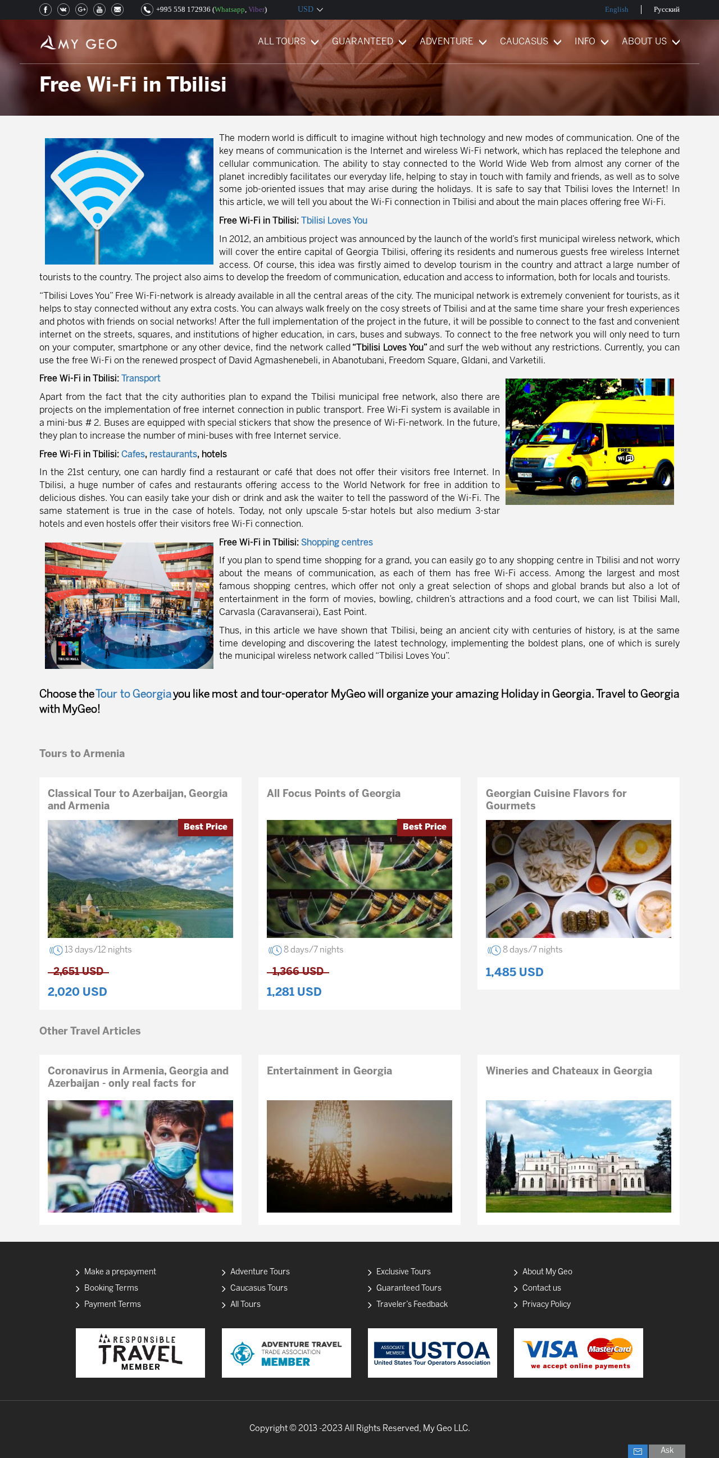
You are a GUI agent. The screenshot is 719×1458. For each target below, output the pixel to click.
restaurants (173, 454)
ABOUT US (644, 42)
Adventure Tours (260, 1272)
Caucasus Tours (259, 1288)
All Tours (245, 1305)
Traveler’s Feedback (412, 1305)
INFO (585, 42)
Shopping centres (337, 543)
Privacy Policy (546, 1305)
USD (305, 9)
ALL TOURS (282, 42)
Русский (667, 9)
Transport (141, 379)
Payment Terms (112, 1305)
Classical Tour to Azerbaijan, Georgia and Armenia (137, 801)
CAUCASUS (524, 42)
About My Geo (547, 1272)
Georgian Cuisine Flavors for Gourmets (556, 801)
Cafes (133, 454)
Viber (256, 9)
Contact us (541, 1288)
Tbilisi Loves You (334, 221)
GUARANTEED (362, 42)
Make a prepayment (120, 1272)
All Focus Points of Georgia (334, 794)
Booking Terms (111, 1288)
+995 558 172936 (183, 9)
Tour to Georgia (133, 695)
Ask (667, 1451)
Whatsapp (230, 9)
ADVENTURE (447, 42)
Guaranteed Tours (409, 1288)
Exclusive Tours (403, 1272)
